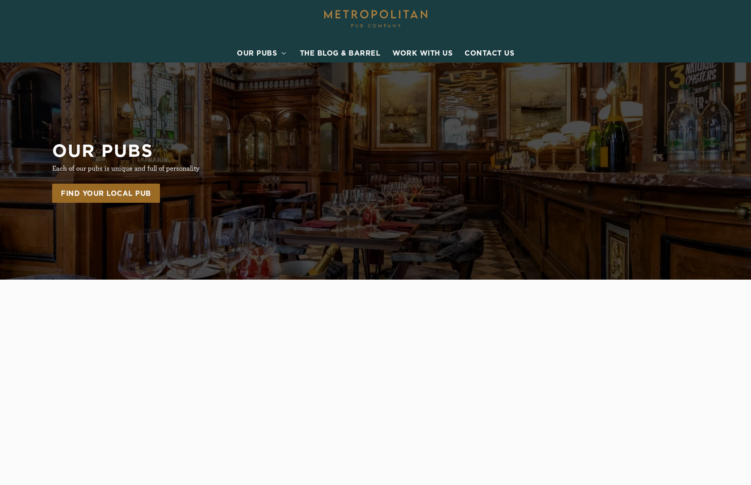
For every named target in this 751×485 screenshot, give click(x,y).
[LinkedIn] (560, 403)
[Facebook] (560, 382)
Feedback (408, 344)
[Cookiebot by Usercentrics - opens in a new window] (74, 112)
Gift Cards (410, 355)
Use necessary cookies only (661, 51)
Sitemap (79, 473)
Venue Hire (411, 375)
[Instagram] (560, 393)
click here (251, 83)
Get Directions (294, 373)
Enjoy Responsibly (586, 344)
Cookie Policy (88, 462)
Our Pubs (408, 365)
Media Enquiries (582, 355)
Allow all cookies (661, 22)
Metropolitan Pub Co (427, 328)
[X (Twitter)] (560, 414)
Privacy (79, 441)
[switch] (267, 112)
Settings (463, 111)
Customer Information (593, 328)
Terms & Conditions (98, 452)
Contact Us (574, 365)
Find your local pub (106, 193)
